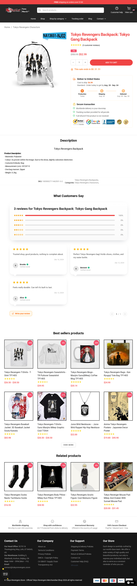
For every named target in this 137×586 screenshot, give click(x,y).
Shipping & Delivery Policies (82, 546)
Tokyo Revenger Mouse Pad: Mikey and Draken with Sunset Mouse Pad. (117, 498)
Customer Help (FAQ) (79, 561)
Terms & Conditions (46, 550)
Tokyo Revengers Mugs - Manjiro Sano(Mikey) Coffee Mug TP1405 (84, 375)
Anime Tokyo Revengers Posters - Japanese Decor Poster (116, 427)
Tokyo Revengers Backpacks (86, 180)
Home (7, 27)
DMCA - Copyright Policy (48, 558)
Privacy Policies (44, 554)
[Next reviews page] (125, 314)
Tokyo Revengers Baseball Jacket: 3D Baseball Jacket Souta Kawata (17, 427)
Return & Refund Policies (81, 554)
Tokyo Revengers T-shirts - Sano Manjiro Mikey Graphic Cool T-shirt (50, 427)
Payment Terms (77, 550)
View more (68, 445)
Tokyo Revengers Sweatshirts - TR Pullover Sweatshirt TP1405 (51, 375)
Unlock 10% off (5, 574)
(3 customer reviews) (91, 45)
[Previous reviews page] (112, 314)
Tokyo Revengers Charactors (26, 27)
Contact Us (75, 558)
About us (41, 546)
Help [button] (132, 583)
